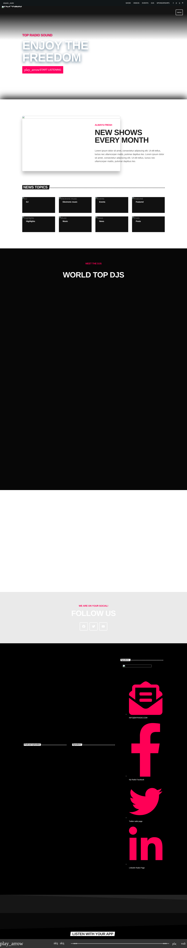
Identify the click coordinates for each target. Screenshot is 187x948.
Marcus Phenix (84, 464)
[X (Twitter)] (173, 3)
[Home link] (12, 12)
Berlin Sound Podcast (49, 780)
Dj (83, 458)
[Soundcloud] (176, 3)
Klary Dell (90, 780)
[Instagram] (179, 3)
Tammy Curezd (93, 767)
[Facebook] (182, 3)
